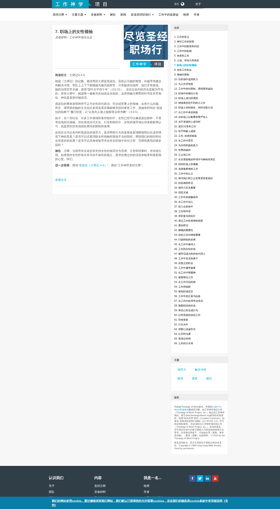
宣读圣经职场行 (141, 14)
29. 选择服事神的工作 (186, 168)
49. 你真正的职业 (183, 263)
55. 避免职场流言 (183, 291)
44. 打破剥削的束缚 (185, 239)
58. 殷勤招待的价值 (185, 305)
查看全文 (61, 179)
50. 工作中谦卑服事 (185, 267)
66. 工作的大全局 (183, 343)
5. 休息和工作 (181, 55)
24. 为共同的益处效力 (186, 145)
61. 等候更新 (181, 319)
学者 (196, 14)
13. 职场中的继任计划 (186, 93)
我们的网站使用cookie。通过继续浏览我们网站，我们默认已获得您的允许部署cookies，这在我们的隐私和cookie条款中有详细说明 (137, 500)
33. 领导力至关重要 (185, 187)
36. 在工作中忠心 (183, 201)
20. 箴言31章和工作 (185, 126)
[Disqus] (110, 252)
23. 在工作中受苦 (183, 140)
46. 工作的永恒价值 (185, 249)
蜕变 (180, 378)
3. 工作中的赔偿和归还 (186, 46)
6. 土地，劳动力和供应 (186, 60)
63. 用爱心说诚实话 (185, 329)
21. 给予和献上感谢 (185, 131)
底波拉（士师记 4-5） (93, 165)
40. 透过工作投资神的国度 (188, 220)
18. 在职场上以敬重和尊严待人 (191, 117)
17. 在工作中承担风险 (186, 112)
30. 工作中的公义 (183, 173)
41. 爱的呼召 (181, 225)
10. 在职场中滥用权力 (186, 79)
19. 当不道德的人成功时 (187, 121)
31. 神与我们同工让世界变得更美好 (193, 178)
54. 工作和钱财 (182, 286)
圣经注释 (59, 14)
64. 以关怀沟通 (182, 334)
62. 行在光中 (181, 324)
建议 (209, 378)
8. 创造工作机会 (183, 69)
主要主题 (78, 14)
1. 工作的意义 (181, 36)
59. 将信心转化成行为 (186, 310)
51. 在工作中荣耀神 (185, 272)
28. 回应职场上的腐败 (186, 164)
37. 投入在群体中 (183, 206)
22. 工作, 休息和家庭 (185, 135)
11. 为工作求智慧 (183, 84)
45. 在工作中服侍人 (185, 244)
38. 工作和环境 (182, 211)
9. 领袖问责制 (181, 74)
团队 (52, 491)
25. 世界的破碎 (182, 150)
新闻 (123, 14)
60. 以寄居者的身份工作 (187, 315)
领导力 (182, 369)
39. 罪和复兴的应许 (185, 216)
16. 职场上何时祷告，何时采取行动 (193, 107)
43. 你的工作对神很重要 (187, 234)
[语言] (182, 3)
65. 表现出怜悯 (182, 338)
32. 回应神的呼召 (183, 183)
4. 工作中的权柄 (183, 51)
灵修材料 (97, 14)
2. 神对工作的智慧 (184, 41)
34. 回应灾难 (181, 192)
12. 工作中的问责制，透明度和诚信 (193, 88)
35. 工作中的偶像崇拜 (186, 197)
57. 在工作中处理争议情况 (188, 300)
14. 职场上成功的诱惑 (186, 98)
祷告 (113, 14)
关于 (198, 4)
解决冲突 (200, 369)
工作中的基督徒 (168, 14)
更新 (195, 378)
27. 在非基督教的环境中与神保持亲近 (194, 159)
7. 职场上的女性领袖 (185, 65)
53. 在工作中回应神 (185, 282)
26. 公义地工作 (182, 154)
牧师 (186, 14)
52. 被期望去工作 (183, 277)
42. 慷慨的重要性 (183, 230)
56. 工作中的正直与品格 (187, 296)
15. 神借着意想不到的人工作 (189, 102)
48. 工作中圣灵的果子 (186, 258)
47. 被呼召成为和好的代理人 (189, 253)
